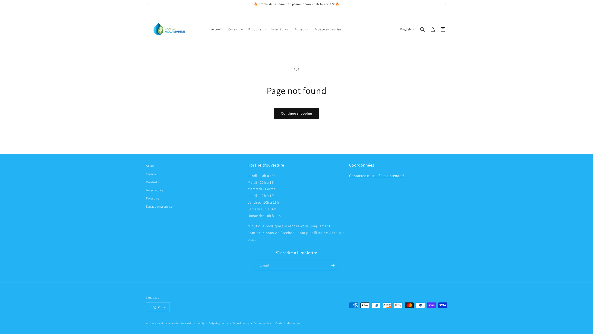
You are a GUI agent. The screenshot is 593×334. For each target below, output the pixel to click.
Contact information (287, 323)
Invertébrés (154, 190)
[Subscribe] (333, 265)
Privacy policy (262, 323)
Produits (152, 182)
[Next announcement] (445, 4)
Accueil (151, 166)
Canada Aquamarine (167, 323)
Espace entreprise (159, 206)
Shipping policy (218, 323)
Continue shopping (296, 113)
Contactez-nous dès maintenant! (376, 175)
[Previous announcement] (147, 4)
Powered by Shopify (193, 323)
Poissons (152, 198)
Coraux (151, 174)
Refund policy (241, 323)
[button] (235, 29)
